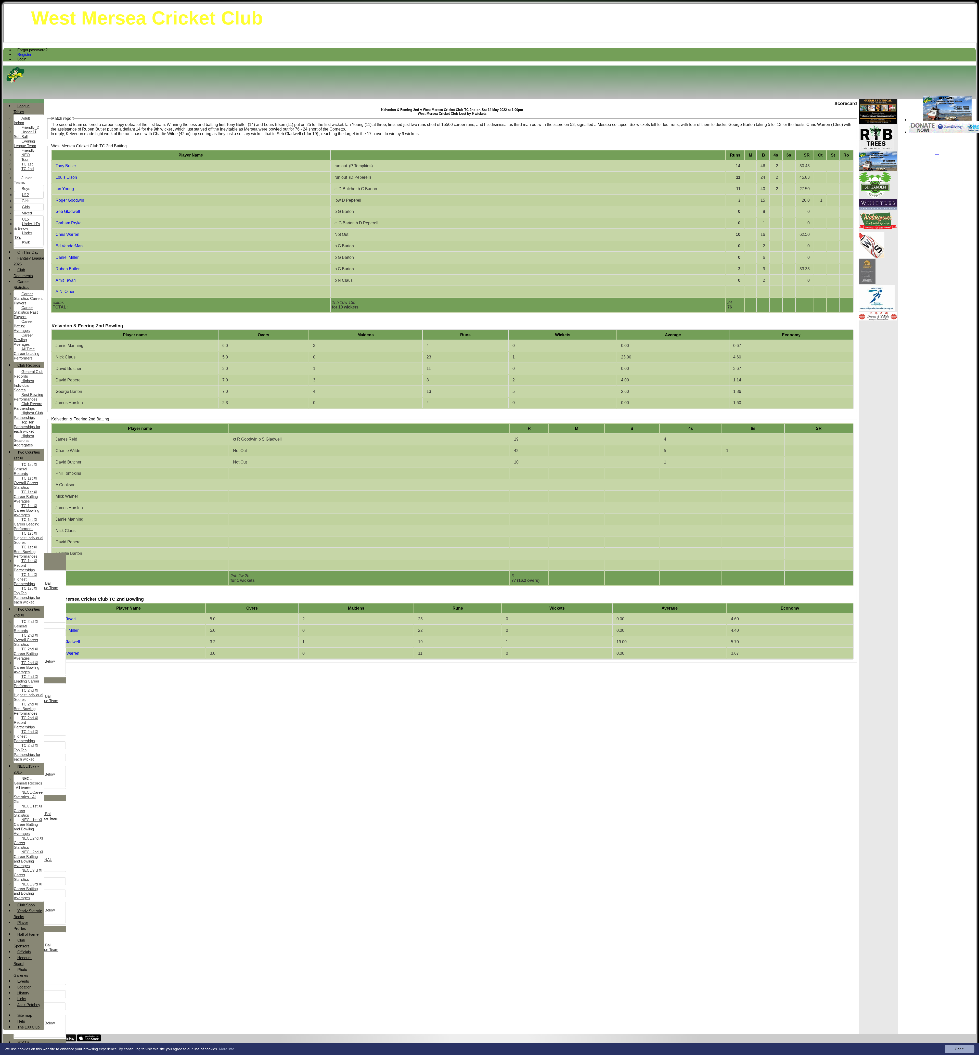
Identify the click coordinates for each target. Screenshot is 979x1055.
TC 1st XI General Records (25, 469)
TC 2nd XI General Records (26, 626)
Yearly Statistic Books (28, 914)
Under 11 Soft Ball (25, 134)
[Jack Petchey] (877, 309)
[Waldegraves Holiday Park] (878, 230)
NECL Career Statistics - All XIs (29, 797)
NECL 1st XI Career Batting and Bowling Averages (28, 827)
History (23, 993)
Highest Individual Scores (24, 385)
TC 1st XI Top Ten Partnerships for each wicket (27, 595)
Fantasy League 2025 (29, 261)
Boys (26, 188)
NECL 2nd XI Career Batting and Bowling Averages (28, 859)
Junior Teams (23, 180)
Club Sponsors (22, 943)
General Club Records (28, 373)
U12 (25, 194)
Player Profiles (21, 925)
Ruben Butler (68, 269)
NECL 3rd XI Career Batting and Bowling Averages (28, 891)
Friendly (28, 150)
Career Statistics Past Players (26, 312)
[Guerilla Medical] (878, 122)
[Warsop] (871, 256)
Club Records (28, 365)
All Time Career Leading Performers (26, 353)
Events (23, 981)
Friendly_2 (30, 127)
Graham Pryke (69, 223)
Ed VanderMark (70, 246)
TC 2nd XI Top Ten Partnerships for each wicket (27, 752)
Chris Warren (67, 234)
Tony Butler (66, 166)
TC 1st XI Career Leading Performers (26, 524)
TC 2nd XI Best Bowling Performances (26, 708)
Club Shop (26, 905)
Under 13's (23, 235)
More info (226, 1049)
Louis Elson (66, 177)
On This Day (27, 252)
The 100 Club (28, 1027)
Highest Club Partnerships (28, 415)
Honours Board (23, 961)
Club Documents (23, 273)
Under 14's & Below (27, 226)
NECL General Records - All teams (28, 783)
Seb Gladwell (68, 211)
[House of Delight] (878, 319)
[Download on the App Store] (89, 1040)
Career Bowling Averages (23, 339)
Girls (26, 201)
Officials (24, 952)
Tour (25, 159)
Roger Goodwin (70, 200)
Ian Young (65, 189)
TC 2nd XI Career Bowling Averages (26, 667)
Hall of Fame (27, 934)
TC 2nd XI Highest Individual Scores (28, 695)
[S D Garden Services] (875, 196)
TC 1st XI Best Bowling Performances (25, 551)
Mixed (27, 213)
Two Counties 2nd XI (27, 612)
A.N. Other (65, 291)
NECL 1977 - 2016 (26, 769)
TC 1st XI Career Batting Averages (26, 496)
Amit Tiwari (66, 280)
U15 (25, 219)
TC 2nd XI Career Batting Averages (26, 653)
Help (21, 1021)
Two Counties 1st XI (27, 455)
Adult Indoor (22, 120)
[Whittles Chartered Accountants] (878, 208)
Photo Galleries (21, 972)
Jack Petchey (28, 1004)
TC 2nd (27, 168)
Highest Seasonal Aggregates (24, 440)
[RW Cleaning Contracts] (867, 283)
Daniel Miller (67, 257)
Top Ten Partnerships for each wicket (27, 426)
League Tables (22, 109)
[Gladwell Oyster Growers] (947, 120)
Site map (24, 1015)
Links (21, 999)
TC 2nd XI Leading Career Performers (26, 681)
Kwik (26, 242)
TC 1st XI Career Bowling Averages (26, 510)
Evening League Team (25, 143)
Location (24, 987)
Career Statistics (21, 284)
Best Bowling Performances (28, 396)
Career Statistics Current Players (28, 298)
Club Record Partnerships (28, 406)
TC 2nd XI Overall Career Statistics (26, 640)
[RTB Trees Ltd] (876, 149)
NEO (25, 155)
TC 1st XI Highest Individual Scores (28, 538)
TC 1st (27, 164)
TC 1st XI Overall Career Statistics (26, 483)
